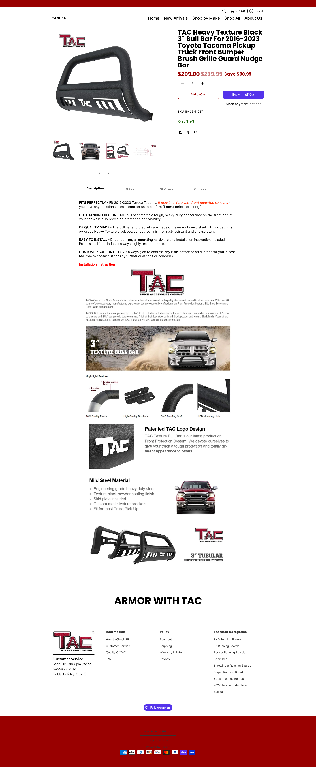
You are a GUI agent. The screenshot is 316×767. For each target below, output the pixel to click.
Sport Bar (220, 659)
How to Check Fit (117, 639)
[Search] (224, 11)
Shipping (166, 646)
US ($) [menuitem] (260, 10)
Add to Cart (198, 94)
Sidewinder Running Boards (232, 665)
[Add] (202, 83)
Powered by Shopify (158, 746)
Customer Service (118, 646)
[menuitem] (237, 11)
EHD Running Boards (228, 639)
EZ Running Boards (226, 646)
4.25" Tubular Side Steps (230, 685)
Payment (166, 639)
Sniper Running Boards (229, 672)
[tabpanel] (158, 383)
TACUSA (59, 18)
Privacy (165, 659)
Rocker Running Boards (229, 652)
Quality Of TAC (116, 652)
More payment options (243, 104)
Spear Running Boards (229, 678)
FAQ (108, 659)
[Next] (109, 173)
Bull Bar (219, 691)
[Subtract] (183, 83)
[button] (180, 132)
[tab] (95, 189)
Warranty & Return (172, 652)
